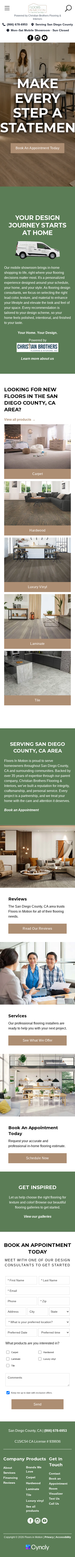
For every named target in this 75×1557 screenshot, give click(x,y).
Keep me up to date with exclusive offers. (31, 1393)
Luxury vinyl (49, 1359)
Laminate (15, 1359)
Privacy (49, 1537)
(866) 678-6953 (17, 24)
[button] (68, 8)
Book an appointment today (37, 148)
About (7, 1467)
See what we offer (37, 1040)
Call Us (54, 1503)
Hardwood (48, 1352)
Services (9, 1472)
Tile (13, 1365)
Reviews (9, 1482)
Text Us (54, 1498)
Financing (10, 1477)
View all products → (19, 419)
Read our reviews (37, 928)
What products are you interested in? (32, 1343)
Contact (54, 1473)
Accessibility (63, 1537)
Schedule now (37, 1158)
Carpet (14, 1352)
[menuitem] (37, 1469)
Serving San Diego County (54, 24)
